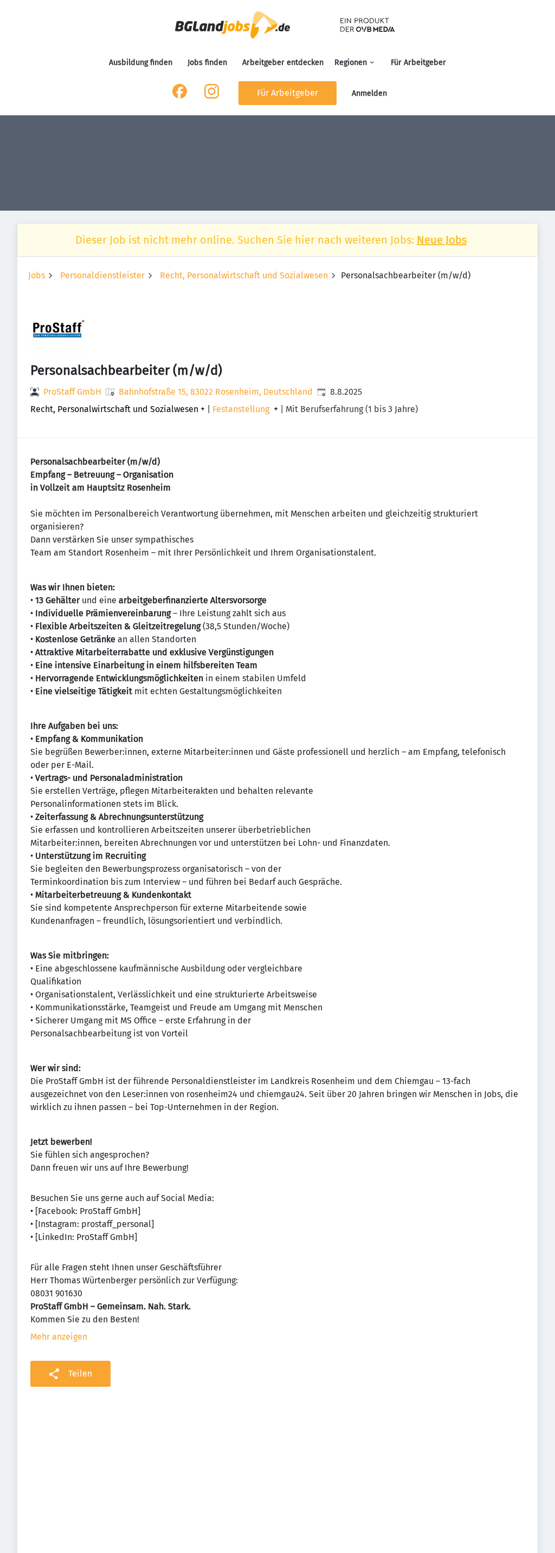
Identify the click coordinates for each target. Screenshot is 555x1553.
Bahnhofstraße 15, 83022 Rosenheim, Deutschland (216, 392)
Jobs (36, 275)
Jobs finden (207, 62)
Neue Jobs (442, 239)
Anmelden (369, 93)
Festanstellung (240, 409)
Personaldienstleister (102, 275)
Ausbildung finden (140, 62)
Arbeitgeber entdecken (283, 62)
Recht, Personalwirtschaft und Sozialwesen (244, 275)
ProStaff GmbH (72, 392)
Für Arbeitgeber (418, 62)
